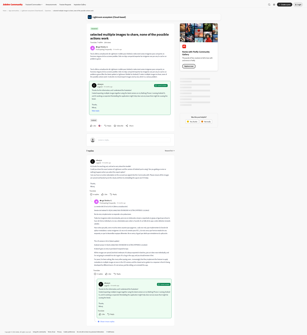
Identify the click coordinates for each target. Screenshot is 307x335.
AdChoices (111, 332)
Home (4, 11)
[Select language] (274, 4)
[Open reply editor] (130, 140)
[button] (284, 4)
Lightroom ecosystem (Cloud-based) (32, 11)
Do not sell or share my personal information (90, 332)
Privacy (59, 332)
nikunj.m (100, 84)
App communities (14, 11)
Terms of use (51, 332)
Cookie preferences (69, 332)
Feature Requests (65, 4)
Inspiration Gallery (80, 4)
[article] (130, 177)
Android (93, 120)
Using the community (39, 332)
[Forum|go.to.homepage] (13, 4)
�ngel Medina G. (102, 47)
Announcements (51, 4)
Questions (48, 11)
